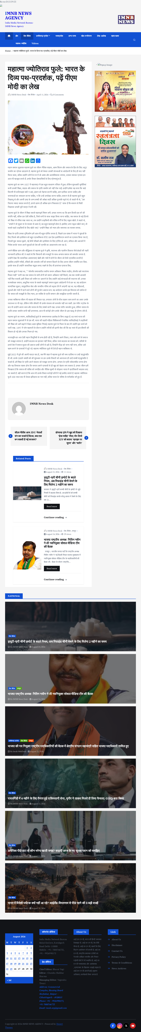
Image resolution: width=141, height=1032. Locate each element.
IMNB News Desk (18, 94)
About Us (116, 939)
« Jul (9, 980)
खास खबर (115, 35)
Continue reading (54, 517)
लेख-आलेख (101, 35)
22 (27, 963)
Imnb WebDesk (19, 751)
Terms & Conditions (122, 962)
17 (7, 963)
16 (31, 958)
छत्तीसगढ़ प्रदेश (42, 35)
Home (8, 50)
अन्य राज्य (72, 35)
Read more (52, 506)
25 (11, 968)
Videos (35, 43)
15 (27, 958)
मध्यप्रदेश (59, 35)
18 (11, 963)
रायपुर (74, 530)
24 (7, 968)
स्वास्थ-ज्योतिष (21, 43)
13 (19, 958)
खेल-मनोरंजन (86, 35)
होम (17, 35)
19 (15, 963)
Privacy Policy (119, 956)
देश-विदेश (27, 35)
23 (31, 963)
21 (23, 963)
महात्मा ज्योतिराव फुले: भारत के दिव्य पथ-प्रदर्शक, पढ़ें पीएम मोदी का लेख (40, 50)
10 (7, 958)
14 (23, 958)
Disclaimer (117, 945)
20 (19, 963)
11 (11, 958)
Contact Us (117, 951)
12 (15, 958)
